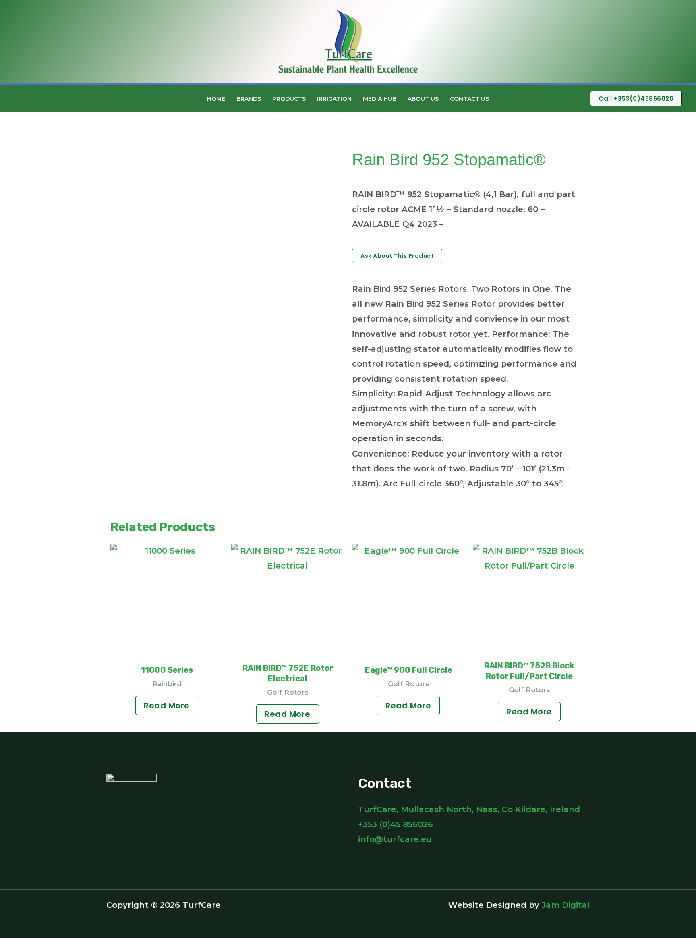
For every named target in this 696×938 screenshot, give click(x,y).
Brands (248, 98)
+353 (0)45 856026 (395, 824)
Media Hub (379, 98)
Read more (167, 705)
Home (216, 98)
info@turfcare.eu (395, 839)
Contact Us (469, 98)
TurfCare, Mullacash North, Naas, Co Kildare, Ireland (469, 809)
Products (289, 98)
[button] (507, 99)
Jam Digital (566, 905)
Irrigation (334, 98)
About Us (423, 98)
